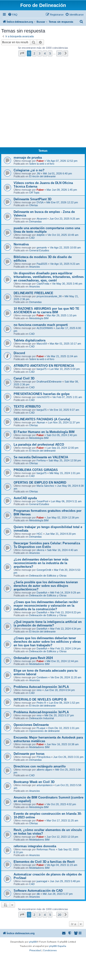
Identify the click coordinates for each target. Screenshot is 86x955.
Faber (40, 160)
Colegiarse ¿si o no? (29, 170)
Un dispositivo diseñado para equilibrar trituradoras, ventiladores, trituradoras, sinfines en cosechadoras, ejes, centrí (49, 276)
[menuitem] (12, 14)
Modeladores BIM (39, 664)
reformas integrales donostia (35, 846)
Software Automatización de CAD (38, 890)
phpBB (33, 941)
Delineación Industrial (41, 718)
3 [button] (39, 53)
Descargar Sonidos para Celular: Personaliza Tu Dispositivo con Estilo (47, 545)
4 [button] (45, 53)
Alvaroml (42, 218)
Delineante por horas (29, 753)
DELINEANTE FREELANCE (33, 293)
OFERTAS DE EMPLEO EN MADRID (40, 482)
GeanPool (42, 501)
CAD (32, 237)
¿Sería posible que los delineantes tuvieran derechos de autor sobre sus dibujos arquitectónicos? (46, 585)
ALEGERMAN (45, 328)
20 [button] (59, 53)
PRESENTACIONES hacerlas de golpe (42, 394)
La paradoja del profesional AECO (39, 444)
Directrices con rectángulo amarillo (40, 766)
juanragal (42, 881)
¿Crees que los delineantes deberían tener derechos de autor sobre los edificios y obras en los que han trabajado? (47, 641)
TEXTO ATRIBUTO (27, 406)
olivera (40, 550)
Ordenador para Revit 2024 (33, 658)
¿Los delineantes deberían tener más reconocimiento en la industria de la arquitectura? (41, 563)
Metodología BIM (38, 318)
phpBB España (57, 946)
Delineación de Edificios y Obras (48, 575)
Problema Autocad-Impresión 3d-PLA (41, 687)
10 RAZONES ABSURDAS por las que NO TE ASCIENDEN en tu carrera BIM (46, 310)
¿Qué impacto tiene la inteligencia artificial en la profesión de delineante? (48, 623)
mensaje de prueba (28, 157)
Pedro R (41, 702)
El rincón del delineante (42, 176)
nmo (39, 690)
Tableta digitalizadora (29, 340)
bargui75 (42, 368)
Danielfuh (42, 592)
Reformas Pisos (46, 849)
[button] (22, 53)
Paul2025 (42, 263)
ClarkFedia (43, 283)
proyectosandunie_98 (49, 296)
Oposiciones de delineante (44, 730)
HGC (40, 533)
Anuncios (34, 266)
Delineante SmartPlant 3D (32, 199)
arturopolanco (45, 785)
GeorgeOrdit (44, 569)
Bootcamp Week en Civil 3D (34, 782)
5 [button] (50, 53)
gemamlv (42, 247)
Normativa (21, 244)
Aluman (41, 422)
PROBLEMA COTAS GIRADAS (36, 470)
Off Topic (34, 192)
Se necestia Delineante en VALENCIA (41, 457)
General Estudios (39, 250)
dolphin (41, 234)
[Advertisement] (43, 103)
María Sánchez (45, 485)
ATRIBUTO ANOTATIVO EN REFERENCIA (44, 365)
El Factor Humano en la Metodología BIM (44, 432)
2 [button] (34, 53)
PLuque (41, 728)
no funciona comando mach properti (41, 325)
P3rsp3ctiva (43, 756)
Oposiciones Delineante (31, 725)
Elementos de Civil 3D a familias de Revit (44, 861)
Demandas (35, 221)
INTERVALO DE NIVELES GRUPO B (40, 699)
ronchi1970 (43, 397)
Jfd (38, 173)
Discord (19, 353)
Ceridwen (42, 677)
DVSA (40, 202)
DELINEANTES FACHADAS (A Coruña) (42, 419)
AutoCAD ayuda (25, 498)
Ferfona (41, 460)
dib (38, 893)
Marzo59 (42, 343)
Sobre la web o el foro (41, 163)
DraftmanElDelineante (49, 381)
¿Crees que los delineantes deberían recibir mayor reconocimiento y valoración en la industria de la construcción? (46, 605)
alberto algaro (44, 769)
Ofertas (33, 205)
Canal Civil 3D (24, 378)
